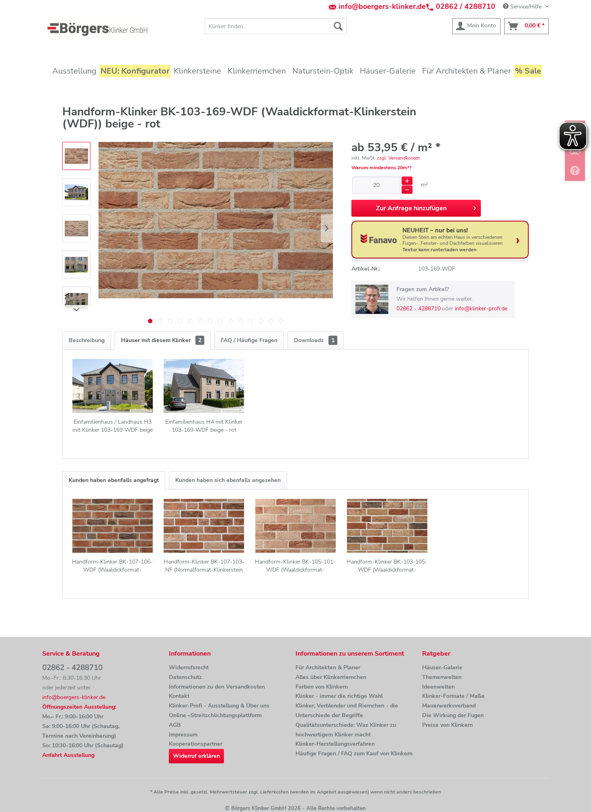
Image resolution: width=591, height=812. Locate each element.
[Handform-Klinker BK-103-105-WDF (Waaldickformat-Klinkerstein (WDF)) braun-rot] (387, 526)
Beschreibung (87, 340)
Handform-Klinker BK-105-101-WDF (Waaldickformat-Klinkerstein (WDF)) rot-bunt (295, 566)
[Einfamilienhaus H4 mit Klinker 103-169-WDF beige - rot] (204, 386)
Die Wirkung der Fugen (453, 715)
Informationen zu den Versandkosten (217, 687)
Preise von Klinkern (447, 725)
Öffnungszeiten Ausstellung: (79, 707)
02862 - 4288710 (418, 308)
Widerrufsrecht (189, 667)
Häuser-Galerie (442, 667)
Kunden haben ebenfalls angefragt (114, 480)
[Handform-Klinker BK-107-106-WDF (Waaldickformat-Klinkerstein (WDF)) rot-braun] (112, 526)
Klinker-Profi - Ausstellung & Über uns (219, 705)
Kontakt (179, 696)
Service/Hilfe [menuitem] (526, 6)
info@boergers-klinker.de (382, 6)
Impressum (183, 734)
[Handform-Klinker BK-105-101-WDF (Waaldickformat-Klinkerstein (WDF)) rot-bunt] (295, 526)
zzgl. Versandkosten (398, 158)
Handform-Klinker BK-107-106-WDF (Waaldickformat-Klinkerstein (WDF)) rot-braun (112, 566)
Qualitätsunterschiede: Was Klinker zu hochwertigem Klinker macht (346, 729)
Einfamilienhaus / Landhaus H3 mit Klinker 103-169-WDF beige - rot (112, 426)
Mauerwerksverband (449, 705)
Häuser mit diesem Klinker (161, 340)
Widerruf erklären (196, 756)
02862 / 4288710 (465, 6)
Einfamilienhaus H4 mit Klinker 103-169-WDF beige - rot (203, 426)
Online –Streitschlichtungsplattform (215, 715)
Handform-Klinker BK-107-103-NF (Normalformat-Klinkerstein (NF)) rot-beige (204, 566)
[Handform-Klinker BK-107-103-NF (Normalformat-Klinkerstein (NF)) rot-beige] (204, 526)
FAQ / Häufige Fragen (249, 340)
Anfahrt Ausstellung (68, 755)
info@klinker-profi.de (481, 308)
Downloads (314, 340)
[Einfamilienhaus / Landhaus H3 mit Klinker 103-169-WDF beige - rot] (112, 386)
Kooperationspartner (195, 744)
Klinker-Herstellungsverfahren (335, 744)
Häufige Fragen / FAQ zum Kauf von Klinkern (354, 753)
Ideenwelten (438, 687)
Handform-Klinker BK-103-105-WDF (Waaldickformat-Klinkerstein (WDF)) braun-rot (387, 566)
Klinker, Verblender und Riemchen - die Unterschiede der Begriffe (347, 710)
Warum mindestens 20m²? (381, 167)
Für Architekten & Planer (328, 667)
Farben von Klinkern (322, 687)
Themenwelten (442, 677)
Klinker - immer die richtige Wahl (339, 696)
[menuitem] (276, 26)
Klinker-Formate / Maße (453, 696)
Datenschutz (185, 677)
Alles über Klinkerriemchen (331, 677)
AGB (175, 725)
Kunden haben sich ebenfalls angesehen (228, 480)
